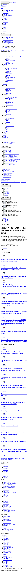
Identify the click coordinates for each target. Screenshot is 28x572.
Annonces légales (7, 511)
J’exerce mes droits (7, 526)
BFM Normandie (7, 551)
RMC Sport (6, 556)
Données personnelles (8, 521)
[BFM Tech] (6, 201)
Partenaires (5, 491)
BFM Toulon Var (7, 552)
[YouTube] (6, 192)
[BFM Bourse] (7, 202)
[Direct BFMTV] (7, 150)
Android (5, 477)
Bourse (5, 19)
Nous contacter (6, 516)
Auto (4, 27)
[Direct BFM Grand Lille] (9, 155)
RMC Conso (6, 561)
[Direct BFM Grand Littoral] (10, 156)
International (6, 14)
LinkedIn (5, 468)
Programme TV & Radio (9, 486)
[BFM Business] (13, 2)
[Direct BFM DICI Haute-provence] (11, 159)
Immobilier (5, 22)
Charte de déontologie (8, 529)
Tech (4, 18)
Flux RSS (5, 470)
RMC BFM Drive (7, 566)
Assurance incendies (8, 40)
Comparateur (6, 504)
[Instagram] (6, 191)
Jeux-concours (6, 509)
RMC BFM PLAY (7, 557)
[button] (10, 47)
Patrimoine (5, 20)
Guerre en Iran (6, 44)
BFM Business (6, 537)
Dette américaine (7, 41)
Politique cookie (7, 523)
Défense (5, 16)
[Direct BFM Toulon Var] (9, 160)
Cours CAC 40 (6, 501)
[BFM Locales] (7, 205)
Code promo (6, 502)
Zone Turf (5, 563)
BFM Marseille (6, 549)
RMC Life (5, 558)
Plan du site (6, 496)
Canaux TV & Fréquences (9, 487)
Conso (4, 24)
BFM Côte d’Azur (7, 543)
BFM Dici (5, 544)
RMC (4, 554)
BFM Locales (6, 540)
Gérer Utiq (5, 525)
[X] (4, 189)
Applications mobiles (8, 494)
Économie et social (7, 15)
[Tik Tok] (5, 195)
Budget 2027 (6, 11)
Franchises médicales (8, 10)
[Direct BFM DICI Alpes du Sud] (11, 158)
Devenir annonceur (7, 517)
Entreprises (5, 13)
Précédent (3, 34)
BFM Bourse (6, 539)
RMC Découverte (7, 560)
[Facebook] (6, 188)
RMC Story (6, 562)
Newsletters (6, 471)
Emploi (5, 23)
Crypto (5, 26)
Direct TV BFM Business (9, 482)
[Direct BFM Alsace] (8, 163)
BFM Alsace (6, 542)
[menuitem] (13, 56)
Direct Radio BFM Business (9, 483)
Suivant (8, 34)
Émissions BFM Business (9, 485)
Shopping (5, 505)
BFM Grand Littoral (8, 547)
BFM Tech (5, 538)
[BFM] (5, 204)
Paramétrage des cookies (9, 524)
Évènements (6, 490)
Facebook (5, 466)
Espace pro (5, 29)
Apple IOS (5, 476)
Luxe (4, 28)
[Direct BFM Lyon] (8, 152)
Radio (2, 5)
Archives (5, 495)
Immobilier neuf (7, 506)
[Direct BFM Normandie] (9, 164)
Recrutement (6, 519)
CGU (4, 528)
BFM (4, 31)
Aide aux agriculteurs (8, 42)
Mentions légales (7, 520)
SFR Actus (5, 565)
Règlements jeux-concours (9, 510)
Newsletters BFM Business (9, 492)
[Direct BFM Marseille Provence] (11, 154)
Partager (5, 248)
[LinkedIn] (6, 193)
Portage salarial (6, 507)
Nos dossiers (6, 488)
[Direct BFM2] (7, 151)
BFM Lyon (6, 548)
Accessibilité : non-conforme (9, 530)
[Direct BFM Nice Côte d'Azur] (10, 161)
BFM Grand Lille (7, 546)
